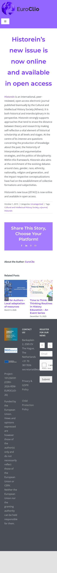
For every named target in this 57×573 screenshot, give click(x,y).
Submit (46, 385)
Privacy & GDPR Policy (27, 391)
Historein (9, 96)
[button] (6, 302)
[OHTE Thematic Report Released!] (41, 281)
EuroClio (29, 261)
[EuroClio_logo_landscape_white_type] (20, 2)
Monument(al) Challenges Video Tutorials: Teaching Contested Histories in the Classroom (15, 310)
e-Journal (43, 207)
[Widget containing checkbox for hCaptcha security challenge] (46, 371)
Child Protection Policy (28, 411)
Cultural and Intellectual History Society (21, 207)
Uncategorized (37, 204)
